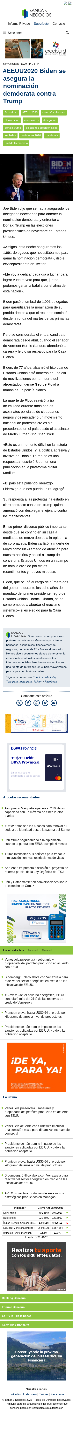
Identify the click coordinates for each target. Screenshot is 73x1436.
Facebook (51, 681)
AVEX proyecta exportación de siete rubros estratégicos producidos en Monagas (34, 1195)
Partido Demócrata (16, 143)
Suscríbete (41, 23)
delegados (49, 120)
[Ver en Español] (69, 3)
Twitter (37, 681)
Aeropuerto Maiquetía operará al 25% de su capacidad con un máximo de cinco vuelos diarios (35, 812)
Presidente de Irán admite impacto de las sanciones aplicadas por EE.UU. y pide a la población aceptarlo (35, 1030)
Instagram (25, 681)
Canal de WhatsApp (45, 677)
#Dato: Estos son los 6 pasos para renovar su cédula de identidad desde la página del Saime (37, 827)
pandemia (52, 135)
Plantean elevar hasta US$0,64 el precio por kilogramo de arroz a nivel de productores (35, 1014)
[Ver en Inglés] (65, 3)
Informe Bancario (13, 1307)
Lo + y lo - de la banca (16, 1315)
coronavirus (31, 120)
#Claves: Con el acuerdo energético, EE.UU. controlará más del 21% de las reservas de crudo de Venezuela (35, 998)
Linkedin (15, 1394)
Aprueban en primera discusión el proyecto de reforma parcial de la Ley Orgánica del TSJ (36, 869)
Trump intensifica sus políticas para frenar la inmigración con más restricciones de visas (35, 855)
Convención (12, 120)
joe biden (10, 135)
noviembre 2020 (31, 135)
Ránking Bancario (14, 1297)
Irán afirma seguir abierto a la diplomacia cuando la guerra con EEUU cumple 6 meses (36, 841)
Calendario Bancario (15, 1324)
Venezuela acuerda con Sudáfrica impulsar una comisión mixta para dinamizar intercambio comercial (37, 1129)
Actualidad (11, 112)
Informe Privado (19, 23)
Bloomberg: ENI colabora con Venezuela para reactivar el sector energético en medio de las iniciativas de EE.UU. (36, 981)
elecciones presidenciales (41, 127)
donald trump (13, 127)
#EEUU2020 (30, 112)
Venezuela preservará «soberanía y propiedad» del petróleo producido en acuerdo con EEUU (37, 963)
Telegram (12, 681)
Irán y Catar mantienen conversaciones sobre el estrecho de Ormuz (36, 883)
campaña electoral (53, 112)
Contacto (59, 23)
